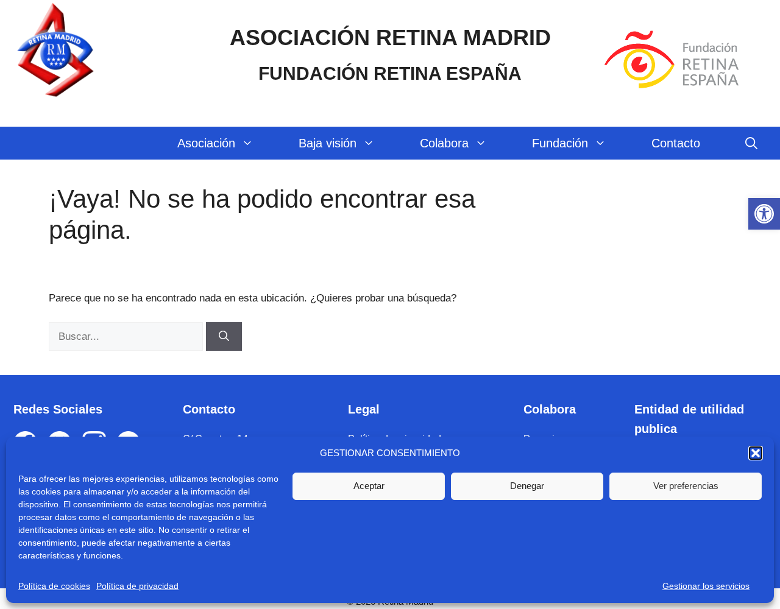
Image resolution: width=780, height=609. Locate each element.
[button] (756, 453)
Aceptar (369, 486)
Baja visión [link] (327, 143)
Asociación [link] (206, 143)
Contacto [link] (675, 143)
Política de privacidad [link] (137, 586)
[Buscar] (224, 336)
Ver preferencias (685, 486)
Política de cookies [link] (54, 586)
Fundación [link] (560, 143)
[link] (764, 214)
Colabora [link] (444, 143)
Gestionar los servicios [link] (706, 586)
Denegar (527, 486)
